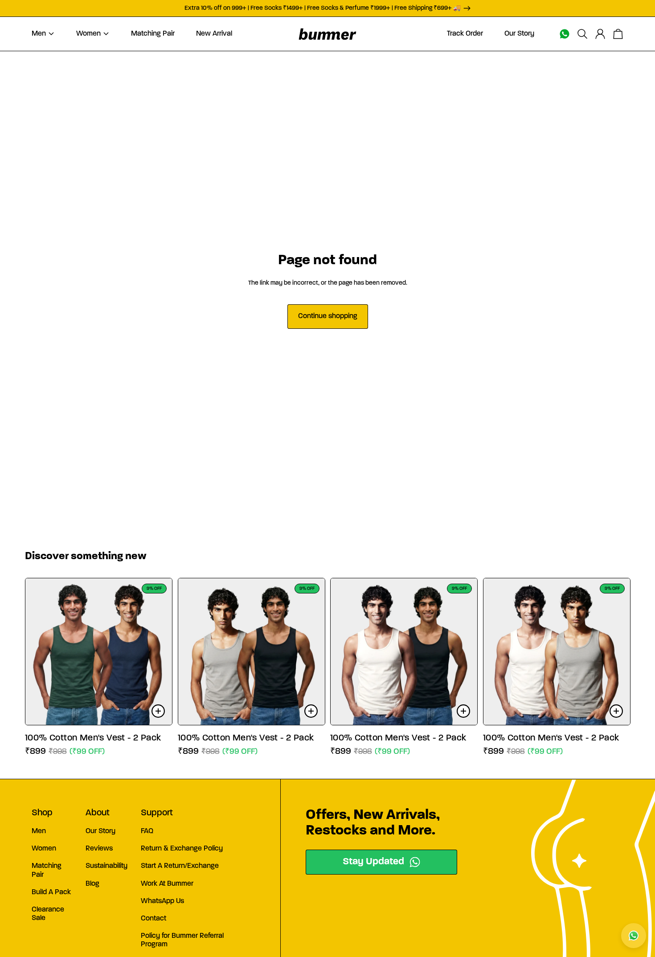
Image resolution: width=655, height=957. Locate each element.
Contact (153, 918)
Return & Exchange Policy (182, 848)
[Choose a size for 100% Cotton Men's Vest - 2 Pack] (158, 711)
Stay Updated (373, 862)
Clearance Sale (48, 914)
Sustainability (106, 866)
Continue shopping (327, 316)
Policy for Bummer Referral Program (182, 940)
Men (39, 831)
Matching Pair (46, 870)
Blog (92, 883)
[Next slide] (158, 651)
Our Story (100, 831)
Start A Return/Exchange (180, 866)
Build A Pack (51, 892)
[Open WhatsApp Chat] (633, 935)
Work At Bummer (167, 883)
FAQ (147, 831)
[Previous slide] (38, 651)
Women (44, 848)
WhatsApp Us (162, 901)
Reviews (99, 848)
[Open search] (582, 34)
